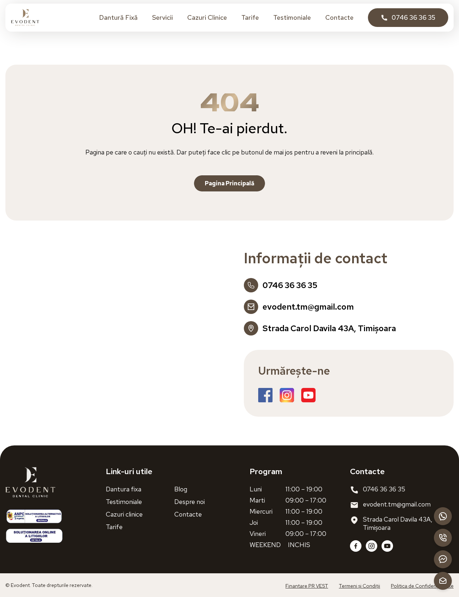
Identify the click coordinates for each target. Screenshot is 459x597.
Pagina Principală (229, 183)
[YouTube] (387, 546)
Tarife (250, 17)
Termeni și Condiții (359, 586)
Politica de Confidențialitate (422, 586)
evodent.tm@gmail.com (397, 504)
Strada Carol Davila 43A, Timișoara (397, 523)
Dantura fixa (123, 489)
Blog (180, 489)
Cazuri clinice (124, 514)
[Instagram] (371, 546)
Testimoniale (292, 17)
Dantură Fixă (118, 17)
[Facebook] (355, 546)
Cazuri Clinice (207, 17)
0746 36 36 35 (384, 489)
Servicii (162, 17)
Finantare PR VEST (306, 586)
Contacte (339, 17)
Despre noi (189, 502)
